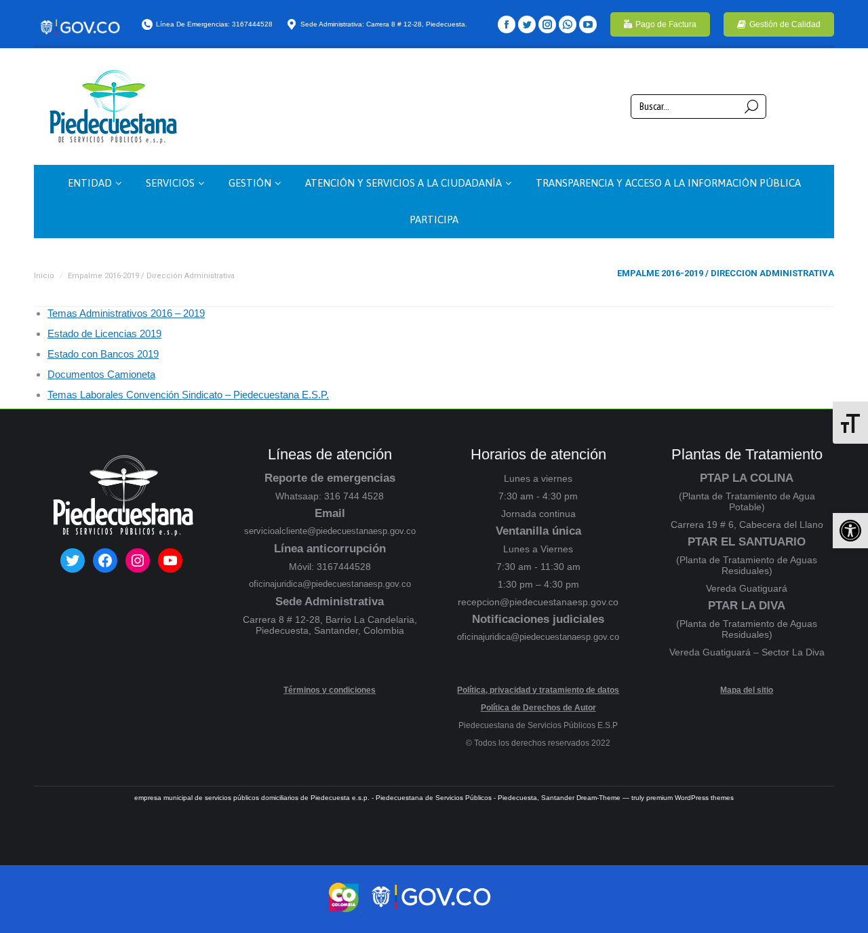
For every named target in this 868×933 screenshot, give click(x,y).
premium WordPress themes (690, 797)
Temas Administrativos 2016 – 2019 (126, 313)
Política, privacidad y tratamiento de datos (538, 690)
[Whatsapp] (567, 24)
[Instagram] (547, 24)
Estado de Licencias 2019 (104, 333)
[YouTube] (588, 24)
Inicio (44, 275)
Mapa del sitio (746, 690)
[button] (850, 530)
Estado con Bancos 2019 (103, 354)
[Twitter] (527, 24)
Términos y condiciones (329, 690)
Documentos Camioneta (101, 374)
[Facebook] (506, 24)
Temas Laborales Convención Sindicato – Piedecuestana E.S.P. (188, 394)
